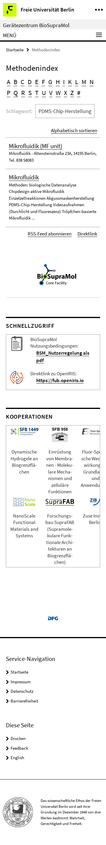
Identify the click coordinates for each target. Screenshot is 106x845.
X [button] (65, 93)
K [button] (70, 82)
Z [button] (72, 93)
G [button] (50, 82)
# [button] (78, 93)
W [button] (58, 93)
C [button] (22, 82)
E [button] (37, 82)
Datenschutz (22, 691)
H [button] (58, 82)
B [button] (15, 82)
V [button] (50, 93)
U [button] (44, 93)
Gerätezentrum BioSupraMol (36, 25)
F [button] (43, 82)
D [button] (30, 82)
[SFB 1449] (24, 431)
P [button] (8, 93)
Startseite (15, 50)
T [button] (37, 93)
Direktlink (87, 233)
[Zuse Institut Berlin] (95, 501)
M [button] (84, 82)
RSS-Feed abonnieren (50, 233)
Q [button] (16, 93)
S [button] (30, 93)
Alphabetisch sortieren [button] (74, 130)
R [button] (23, 93)
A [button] (8, 82)
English (17, 757)
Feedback (19, 748)
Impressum (21, 681)
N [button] (92, 82)
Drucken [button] (18, 738)
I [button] (64, 82)
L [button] (76, 82)
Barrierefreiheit (24, 701)
